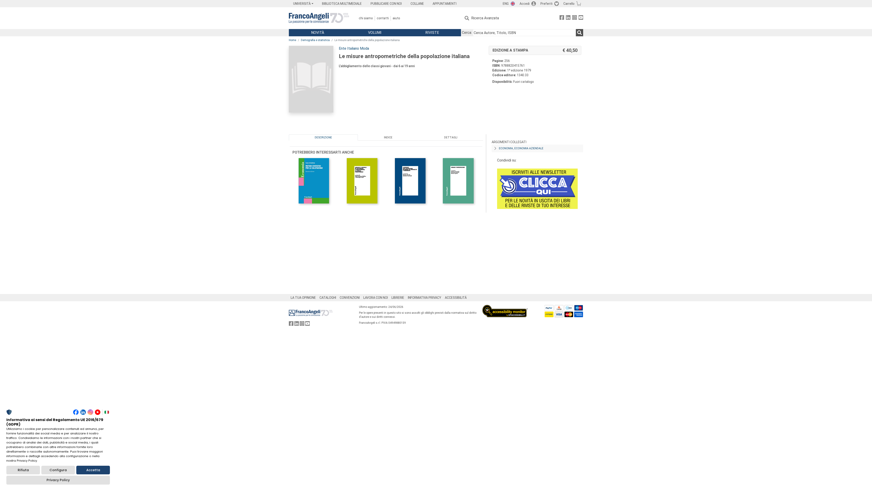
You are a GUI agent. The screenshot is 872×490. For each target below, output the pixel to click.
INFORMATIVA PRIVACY (424, 297)
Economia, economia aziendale (521, 148)
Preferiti (546, 3)
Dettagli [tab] (450, 137)
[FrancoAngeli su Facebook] (562, 18)
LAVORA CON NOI (375, 297)
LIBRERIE (397, 297)
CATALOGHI (328, 297)
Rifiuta (23, 470)
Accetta (93, 470)
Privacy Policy (58, 480)
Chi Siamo (366, 18)
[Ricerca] (579, 32)
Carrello (569, 3)
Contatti (383, 18)
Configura (58, 470)
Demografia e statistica (315, 40)
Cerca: (467, 32)
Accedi (525, 3)
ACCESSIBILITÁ (456, 297)
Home (292, 40)
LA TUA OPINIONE (303, 297)
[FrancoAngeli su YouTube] (581, 18)
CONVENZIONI (350, 297)
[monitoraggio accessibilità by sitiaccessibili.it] (505, 307)
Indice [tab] (388, 137)
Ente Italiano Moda (354, 48)
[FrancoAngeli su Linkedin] (568, 18)
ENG (506, 3)
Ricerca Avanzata (485, 18)
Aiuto (396, 18)
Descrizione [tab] (323, 137)
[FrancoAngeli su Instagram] (574, 18)
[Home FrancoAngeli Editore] (319, 18)
